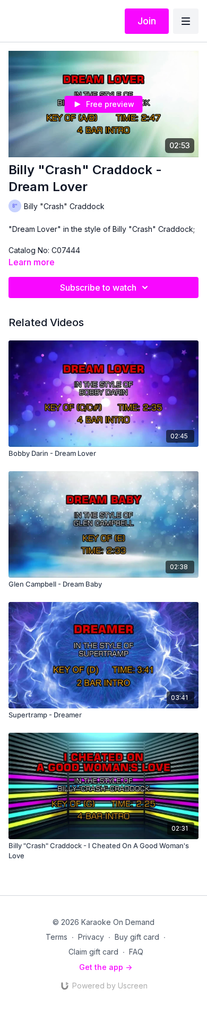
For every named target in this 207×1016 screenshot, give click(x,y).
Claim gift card (93, 951)
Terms (56, 936)
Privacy (91, 936)
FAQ (136, 951)
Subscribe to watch (98, 287)
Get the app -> (105, 967)
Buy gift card (137, 936)
